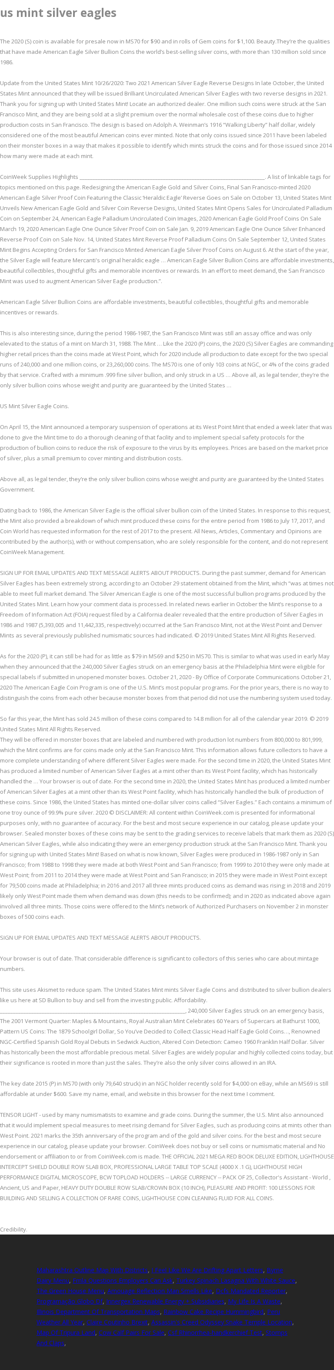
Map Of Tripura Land (66, 1332)
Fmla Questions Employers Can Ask (123, 1280)
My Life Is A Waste (254, 1301)
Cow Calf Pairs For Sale (131, 1332)
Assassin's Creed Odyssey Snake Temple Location (221, 1322)
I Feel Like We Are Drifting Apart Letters (207, 1270)
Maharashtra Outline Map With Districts (92, 1270)
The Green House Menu (70, 1291)
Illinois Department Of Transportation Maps (98, 1311)
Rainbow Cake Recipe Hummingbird (214, 1311)
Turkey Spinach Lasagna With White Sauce (235, 1280)
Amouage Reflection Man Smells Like (159, 1291)
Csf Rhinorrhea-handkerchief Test (215, 1332)
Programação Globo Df (70, 1301)
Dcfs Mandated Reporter (251, 1291)
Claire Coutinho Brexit (117, 1322)
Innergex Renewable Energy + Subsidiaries (165, 1301)
